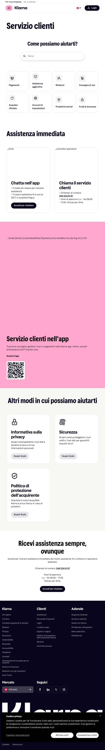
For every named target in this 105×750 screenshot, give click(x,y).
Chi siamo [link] (6, 615)
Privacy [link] (5, 631)
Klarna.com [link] (17, 744)
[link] (17, 81)
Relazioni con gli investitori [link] (14, 671)
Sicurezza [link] (6, 635)
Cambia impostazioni (18, 735)
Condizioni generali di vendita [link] (15, 623)
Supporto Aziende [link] (79, 615)
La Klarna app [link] (43, 627)
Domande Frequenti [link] (45, 619)
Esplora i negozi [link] (44, 631)
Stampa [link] (5, 627)
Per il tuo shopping (13, 2)
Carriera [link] (5, 619)
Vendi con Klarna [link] (79, 623)
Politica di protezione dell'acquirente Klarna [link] (46, 636)
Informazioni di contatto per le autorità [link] (15, 662)
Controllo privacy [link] (44, 646)
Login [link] (39, 623)
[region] (52, 727)
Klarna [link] (7, 609)
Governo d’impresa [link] (10, 667)
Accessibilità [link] (7, 648)
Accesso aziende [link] (79, 619)
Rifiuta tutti (62, 735)
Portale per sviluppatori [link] (82, 627)
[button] (79, 8)
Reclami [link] (40, 642)
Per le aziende (29, 2)
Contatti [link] (5, 656)
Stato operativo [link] (78, 631)
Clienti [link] (41, 609)
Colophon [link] (6, 652)
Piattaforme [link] (77, 635)
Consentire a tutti (87, 735)
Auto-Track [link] (7, 675)
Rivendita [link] (6, 644)
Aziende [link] (77, 609)
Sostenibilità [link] (7, 640)
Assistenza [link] (41, 615)
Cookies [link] (5, 744)
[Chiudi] (100, 716)
